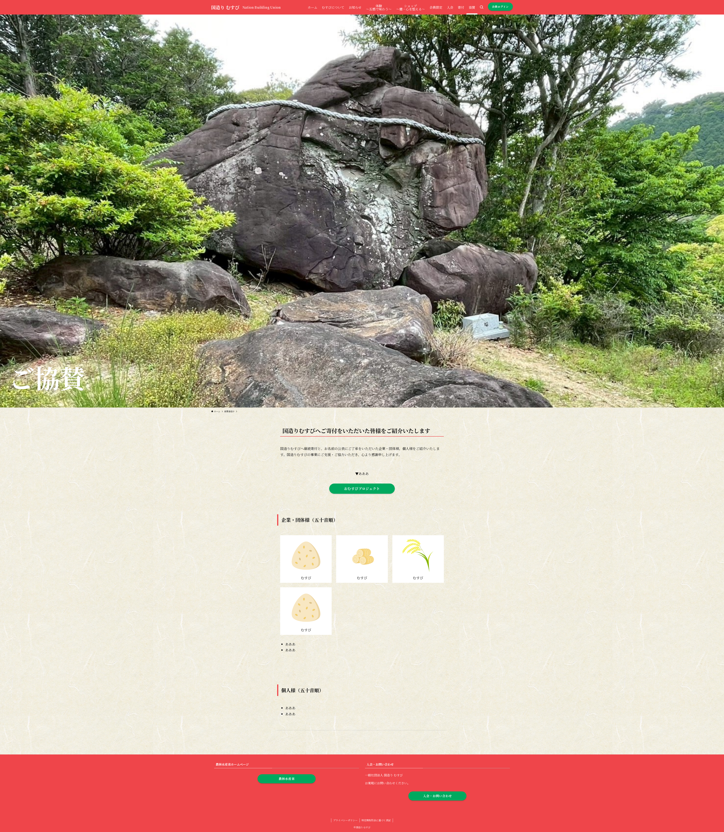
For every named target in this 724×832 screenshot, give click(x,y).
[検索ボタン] (481, 7)
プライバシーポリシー (345, 820)
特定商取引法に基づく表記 (376, 820)
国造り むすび (225, 7)
